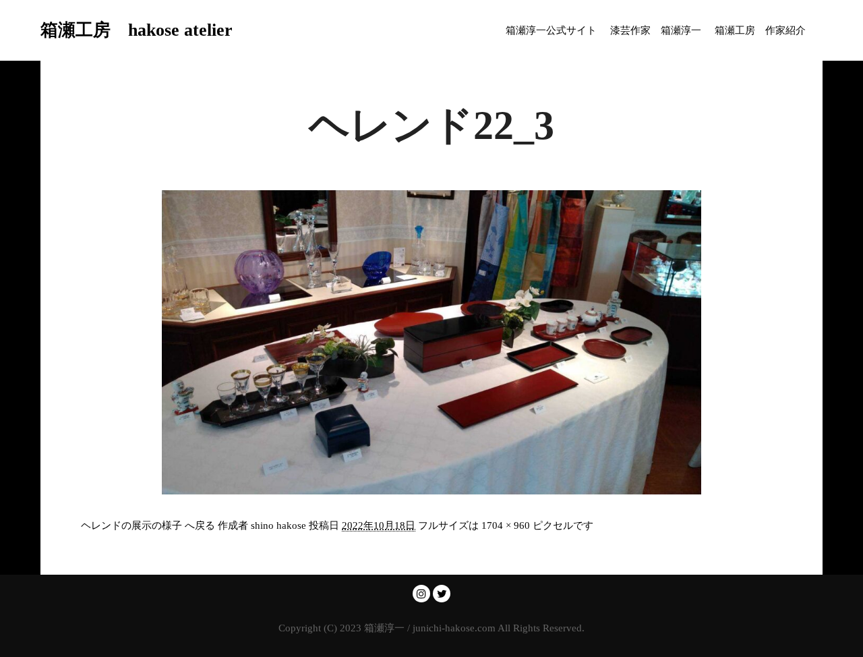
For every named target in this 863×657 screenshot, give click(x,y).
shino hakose (278, 525)
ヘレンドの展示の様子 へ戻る (148, 525)
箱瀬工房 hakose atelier (107, 30)
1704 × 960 (505, 525)
